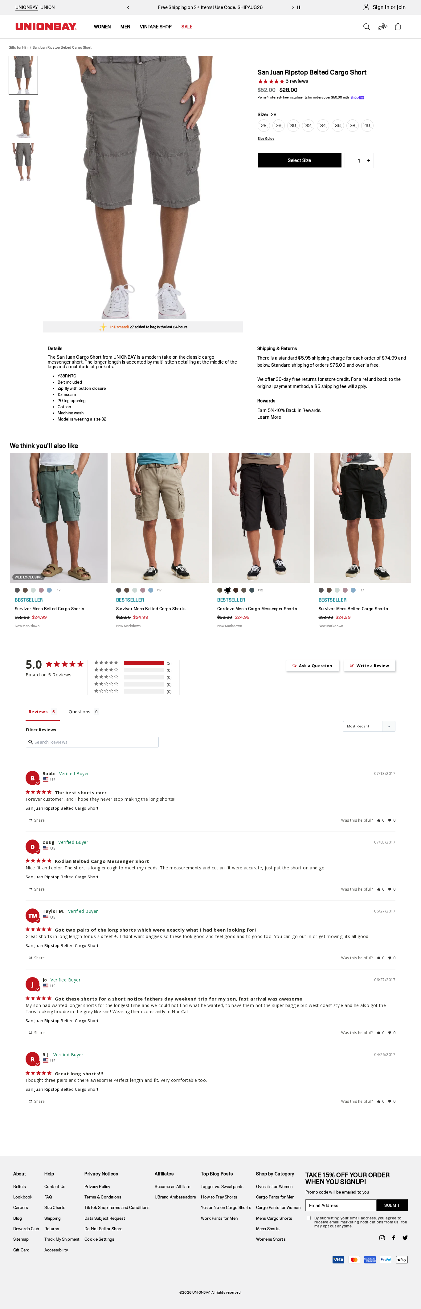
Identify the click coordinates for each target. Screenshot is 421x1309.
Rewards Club (26, 1228)
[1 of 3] (23, 75)
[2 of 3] (23, 118)
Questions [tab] (79, 712)
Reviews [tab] (38, 712)
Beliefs (19, 1186)
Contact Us (54, 1186)
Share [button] (39, 820)
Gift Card (21, 1249)
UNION (47, 7)
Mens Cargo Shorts (274, 1218)
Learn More (269, 417)
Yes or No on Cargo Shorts (226, 1207)
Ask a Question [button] (316, 665)
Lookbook (22, 1196)
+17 (57, 590)
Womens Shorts (271, 1239)
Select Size (299, 160)
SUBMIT (392, 1205)
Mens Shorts (268, 1228)
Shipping (52, 1218)
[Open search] (366, 26)
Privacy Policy (97, 1186)
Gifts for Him (19, 47)
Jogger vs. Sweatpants (222, 1186)
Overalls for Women (274, 1186)
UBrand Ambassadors (175, 1196)
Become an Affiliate (172, 1186)
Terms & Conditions (102, 1196)
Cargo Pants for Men (275, 1196)
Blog (17, 1218)
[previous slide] (128, 7)
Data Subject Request (104, 1218)
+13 (260, 590)
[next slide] (293, 7)
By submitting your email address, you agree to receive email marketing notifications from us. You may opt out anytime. (360, 1222)
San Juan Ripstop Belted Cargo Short (62, 808)
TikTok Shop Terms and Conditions (116, 1207)
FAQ (48, 1196)
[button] (381, 820)
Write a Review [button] (373, 665)
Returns (51, 1228)
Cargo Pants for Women (278, 1207)
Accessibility (56, 1249)
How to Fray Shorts (219, 1196)
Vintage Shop (156, 26)
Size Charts (54, 1207)
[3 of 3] (23, 162)
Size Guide (266, 138)
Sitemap (21, 1239)
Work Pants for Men (219, 1218)
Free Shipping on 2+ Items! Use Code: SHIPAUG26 (210, 7)
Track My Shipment (62, 1239)
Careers (20, 1207)
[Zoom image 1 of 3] (143, 187)
